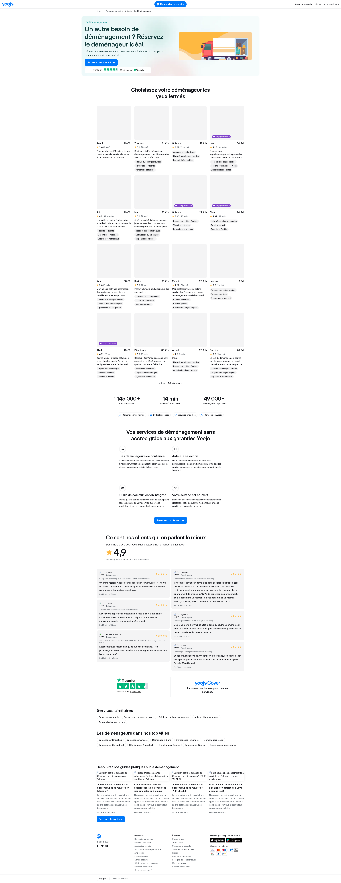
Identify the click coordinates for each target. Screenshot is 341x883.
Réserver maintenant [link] (100, 62)
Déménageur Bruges (169, 745)
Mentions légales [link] (179, 863)
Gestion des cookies (181, 867)
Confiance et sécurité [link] (181, 846)
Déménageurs (175, 383)
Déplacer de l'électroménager (174, 717)
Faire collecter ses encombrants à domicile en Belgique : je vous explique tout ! (226, 787)
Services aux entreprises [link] (183, 849)
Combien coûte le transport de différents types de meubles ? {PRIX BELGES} (187, 787)
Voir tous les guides (110, 819)
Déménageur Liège (213, 740)
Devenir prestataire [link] (143, 842)
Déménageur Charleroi (187, 740)
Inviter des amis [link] (141, 856)
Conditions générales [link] (181, 856)
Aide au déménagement (206, 717)
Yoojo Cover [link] (177, 842)
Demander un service (172, 4)
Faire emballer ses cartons (112, 722)
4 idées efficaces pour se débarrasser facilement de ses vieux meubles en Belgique (150, 787)
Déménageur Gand (161, 740)
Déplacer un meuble (109, 717)
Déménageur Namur (195, 745)
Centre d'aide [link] (178, 839)
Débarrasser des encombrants (139, 717)
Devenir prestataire (303, 4)
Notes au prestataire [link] (143, 867)
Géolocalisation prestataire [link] (146, 863)
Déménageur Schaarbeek (111, 745)
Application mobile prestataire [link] (148, 849)
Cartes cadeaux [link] (142, 860)
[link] (114, 132)
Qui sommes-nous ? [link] (143, 870)
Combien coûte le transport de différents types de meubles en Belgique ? (113, 787)
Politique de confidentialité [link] (184, 860)
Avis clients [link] (139, 853)
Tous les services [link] (121, 879)
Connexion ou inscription (327, 4)
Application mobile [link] (143, 846)
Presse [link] (175, 853)
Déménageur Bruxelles (110, 740)
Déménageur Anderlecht (141, 745)
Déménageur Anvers (137, 740)
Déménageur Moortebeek (223, 745)
